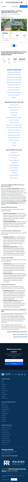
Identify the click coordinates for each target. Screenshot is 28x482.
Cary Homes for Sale (14, 104)
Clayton (3, 386)
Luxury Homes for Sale (14, 120)
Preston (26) (14, 157)
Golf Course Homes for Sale (14, 137)
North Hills (4, 417)
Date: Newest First (9, 17)
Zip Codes (14, 145)
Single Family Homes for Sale (14, 107)
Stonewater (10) (14, 170)
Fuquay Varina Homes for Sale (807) (14, 79)
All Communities (13, 177)
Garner (3, 392)
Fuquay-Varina (5, 390)
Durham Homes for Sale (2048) (14, 74)
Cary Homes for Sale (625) (14, 95)
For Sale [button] (4, 6)
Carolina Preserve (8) (14, 175)
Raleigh (3, 396)
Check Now (14, 363)
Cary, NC (23, 189)
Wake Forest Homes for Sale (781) (14, 82)
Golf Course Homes (6, 442)
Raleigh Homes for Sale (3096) (14, 72)
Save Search (23, 6)
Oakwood (4, 419)
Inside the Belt (5, 413)
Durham (3, 388)
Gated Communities (6, 440)
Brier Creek (4, 404)
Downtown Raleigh (6, 409)
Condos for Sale (14, 112)
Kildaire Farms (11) (14, 167)
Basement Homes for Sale (14, 135)
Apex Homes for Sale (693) (14, 89)
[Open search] (25, 2)
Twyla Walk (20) (14, 162)
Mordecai (4, 415)
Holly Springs (4, 394)
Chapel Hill (4, 384)
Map (15, 479)
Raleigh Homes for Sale (7, 427)
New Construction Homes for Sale (14, 117)
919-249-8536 (23, 336)
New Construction (5, 432)
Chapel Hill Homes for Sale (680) (14, 92)
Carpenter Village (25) (14, 160)
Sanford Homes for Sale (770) (14, 87)
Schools (14, 142)
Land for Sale (14, 115)
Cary (3, 382)
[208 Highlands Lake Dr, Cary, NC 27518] (14, 25)
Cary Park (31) (14, 152)
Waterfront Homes (6, 438)
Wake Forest (4, 398)
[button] (2, 2)
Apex (3, 380)
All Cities (13, 97)
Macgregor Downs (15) (14, 165)
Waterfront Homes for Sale (14, 132)
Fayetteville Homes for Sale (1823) (14, 77)
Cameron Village (5, 407)
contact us (3, 201)
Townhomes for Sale (14, 110)
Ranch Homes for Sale (14, 140)
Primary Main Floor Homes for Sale (14, 127)
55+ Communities (5, 436)
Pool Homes (4, 444)
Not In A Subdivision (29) (14, 155)
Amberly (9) (14, 172)
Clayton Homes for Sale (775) (14, 84)
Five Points (4, 411)
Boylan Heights (5, 405)
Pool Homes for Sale (14, 122)
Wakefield (4, 421)
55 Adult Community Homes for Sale (14, 125)
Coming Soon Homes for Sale (14, 130)
